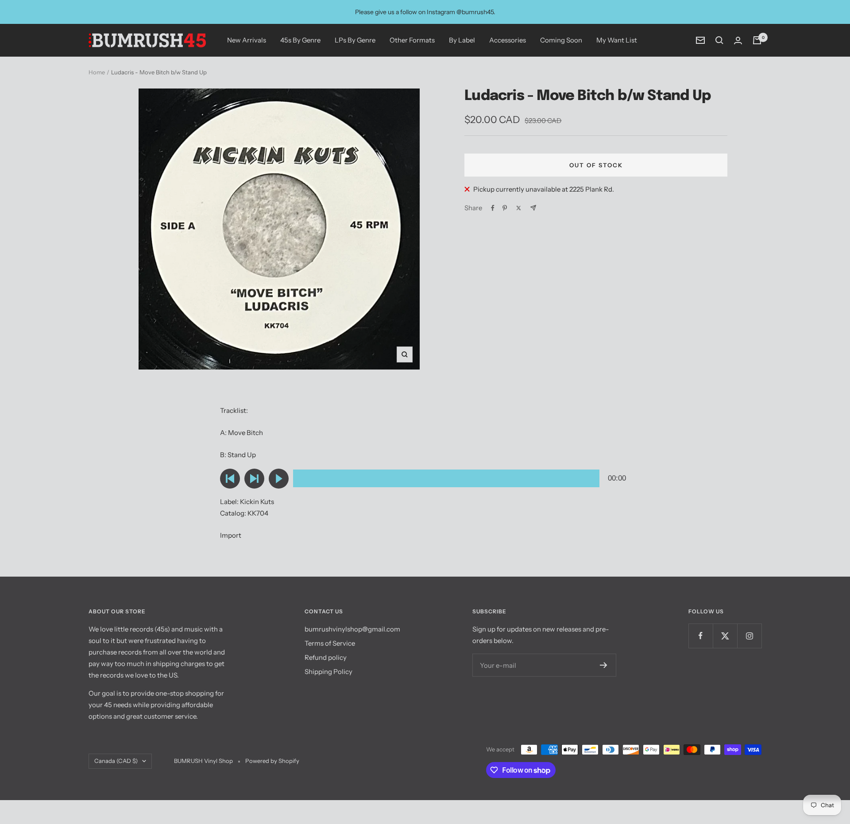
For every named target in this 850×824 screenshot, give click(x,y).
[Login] (738, 40)
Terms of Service (330, 643)
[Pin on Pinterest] (504, 208)
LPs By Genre (355, 40)
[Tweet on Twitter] (518, 208)
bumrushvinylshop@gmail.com (352, 629)
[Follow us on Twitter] (725, 636)
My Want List (616, 40)
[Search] (719, 40)
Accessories (507, 40)
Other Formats (412, 40)
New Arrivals (246, 40)
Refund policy (326, 657)
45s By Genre (300, 40)
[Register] (603, 665)
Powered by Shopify (272, 760)
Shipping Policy (328, 671)
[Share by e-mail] (533, 208)
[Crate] (757, 40)
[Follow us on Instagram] (749, 636)
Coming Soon (561, 40)
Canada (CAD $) (116, 760)
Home (97, 72)
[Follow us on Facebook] (700, 636)
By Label (462, 40)
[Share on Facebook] (493, 208)
